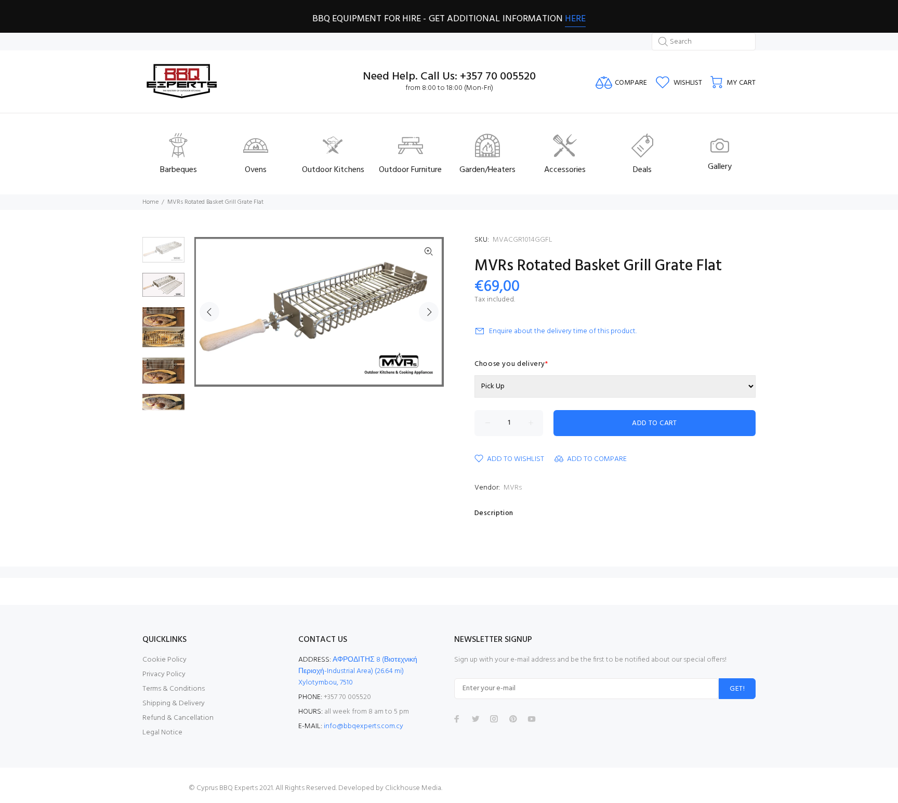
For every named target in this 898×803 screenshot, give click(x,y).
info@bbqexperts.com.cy (363, 726)
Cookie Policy (164, 660)
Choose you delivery (511, 364)
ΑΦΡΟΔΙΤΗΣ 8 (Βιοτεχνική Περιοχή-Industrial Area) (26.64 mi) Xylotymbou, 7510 (357, 671)
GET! (737, 689)
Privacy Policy (164, 674)
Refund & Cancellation (178, 718)
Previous (209, 312)
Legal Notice (162, 733)
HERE (575, 19)
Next (429, 312)
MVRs (513, 488)
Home (150, 202)
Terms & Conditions (173, 689)
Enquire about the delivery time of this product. (563, 331)
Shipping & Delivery (173, 703)
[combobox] (704, 41)
